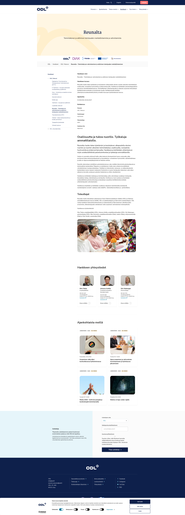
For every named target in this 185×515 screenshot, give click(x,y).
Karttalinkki (82, 297)
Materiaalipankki (131, 2)
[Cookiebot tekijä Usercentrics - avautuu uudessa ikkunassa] (42, 512)
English (119, 2)
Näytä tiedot (110, 509)
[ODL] (42, 8)
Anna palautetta (99, 479)
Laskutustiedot (98, 481)
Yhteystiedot (98, 484)
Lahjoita (144, 2)
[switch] (76, 509)
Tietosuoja (74, 481)
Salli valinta (140, 506)
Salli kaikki (140, 501)
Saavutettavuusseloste (78, 479)
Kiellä (140, 511)
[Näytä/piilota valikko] (48, 78)
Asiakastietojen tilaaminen (79, 484)
